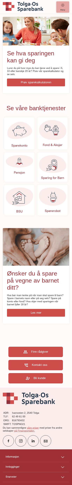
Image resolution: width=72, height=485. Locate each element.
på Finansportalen (24, 430)
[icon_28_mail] (45, 441)
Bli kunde (36, 378)
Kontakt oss (35, 365)
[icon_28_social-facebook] (8, 441)
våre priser (33, 427)
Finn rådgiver (35, 352)
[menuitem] (23, 7)
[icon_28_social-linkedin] (33, 441)
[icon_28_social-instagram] (20, 441)
